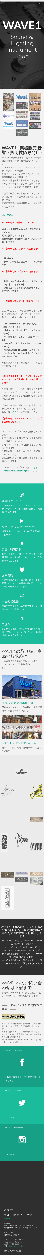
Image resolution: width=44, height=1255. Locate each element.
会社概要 (7, 1218)
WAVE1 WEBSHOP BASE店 (19, 743)
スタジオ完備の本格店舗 (17, 703)
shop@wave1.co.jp (15, 1246)
